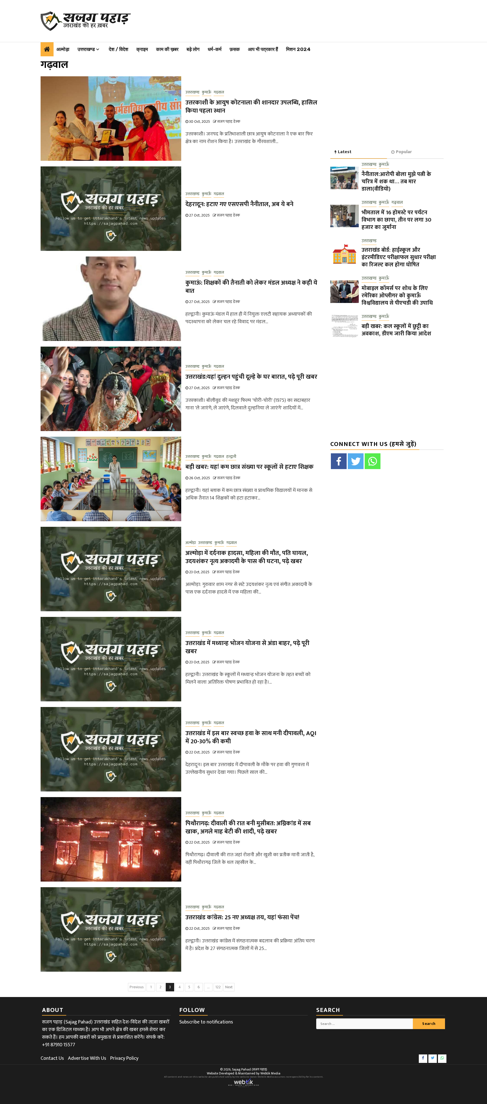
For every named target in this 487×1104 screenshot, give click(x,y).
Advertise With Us (87, 1058)
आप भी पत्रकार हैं (263, 49)
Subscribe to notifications (206, 1022)
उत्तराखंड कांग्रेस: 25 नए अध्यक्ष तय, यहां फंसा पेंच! (242, 917)
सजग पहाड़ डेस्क (228, 121)
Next (229, 987)
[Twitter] (356, 461)
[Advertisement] (280, 19)
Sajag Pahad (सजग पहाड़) (249, 1069)
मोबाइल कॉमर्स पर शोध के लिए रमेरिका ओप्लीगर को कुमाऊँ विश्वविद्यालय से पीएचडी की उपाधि (397, 296)
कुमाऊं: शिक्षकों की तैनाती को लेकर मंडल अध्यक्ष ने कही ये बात (251, 287)
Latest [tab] (344, 152)
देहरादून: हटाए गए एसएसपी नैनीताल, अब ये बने (239, 204)
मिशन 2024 (298, 49)
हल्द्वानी (231, 457)
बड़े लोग (193, 49)
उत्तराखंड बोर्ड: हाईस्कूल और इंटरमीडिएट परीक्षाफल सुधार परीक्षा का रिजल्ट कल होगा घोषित (399, 257)
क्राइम (142, 49)
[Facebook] (339, 461)
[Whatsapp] (372, 461)
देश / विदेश (118, 49)
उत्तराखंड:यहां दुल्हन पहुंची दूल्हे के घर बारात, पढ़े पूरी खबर (251, 377)
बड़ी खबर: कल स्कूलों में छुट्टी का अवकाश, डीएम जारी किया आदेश (396, 330)
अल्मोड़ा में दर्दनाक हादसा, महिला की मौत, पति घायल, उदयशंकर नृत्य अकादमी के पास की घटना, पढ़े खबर (246, 557)
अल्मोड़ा (62, 49)
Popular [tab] (404, 152)
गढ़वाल (219, 92)
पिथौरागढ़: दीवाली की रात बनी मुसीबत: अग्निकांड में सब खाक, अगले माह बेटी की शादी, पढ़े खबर (248, 827)
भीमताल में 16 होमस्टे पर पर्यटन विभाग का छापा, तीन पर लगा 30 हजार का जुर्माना (396, 220)
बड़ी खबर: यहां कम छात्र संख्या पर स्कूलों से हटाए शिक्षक (249, 467)
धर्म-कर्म (215, 49)
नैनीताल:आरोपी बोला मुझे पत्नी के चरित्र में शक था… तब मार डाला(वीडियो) (396, 181)
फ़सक (235, 49)
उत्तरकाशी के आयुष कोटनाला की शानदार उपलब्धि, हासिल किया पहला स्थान (251, 106)
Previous (137, 987)
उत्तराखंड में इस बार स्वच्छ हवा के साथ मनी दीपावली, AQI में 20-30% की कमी (250, 737)
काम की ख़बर (167, 49)
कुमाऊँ (206, 92)
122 (218, 987)
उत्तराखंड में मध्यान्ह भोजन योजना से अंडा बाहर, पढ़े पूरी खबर (247, 647)
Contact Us (52, 1058)
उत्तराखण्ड (86, 49)
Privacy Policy (124, 1058)
